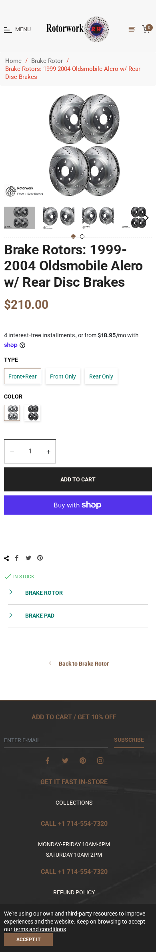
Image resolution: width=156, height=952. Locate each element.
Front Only (63, 376)
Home (13, 60)
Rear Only (101, 376)
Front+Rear (22, 376)
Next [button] (146, 218)
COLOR (13, 396)
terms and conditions (40, 929)
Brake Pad (39, 615)
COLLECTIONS (74, 802)
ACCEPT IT (28, 939)
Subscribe (129, 740)
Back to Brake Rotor (83, 663)
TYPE (11, 359)
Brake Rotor (47, 60)
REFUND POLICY (74, 892)
